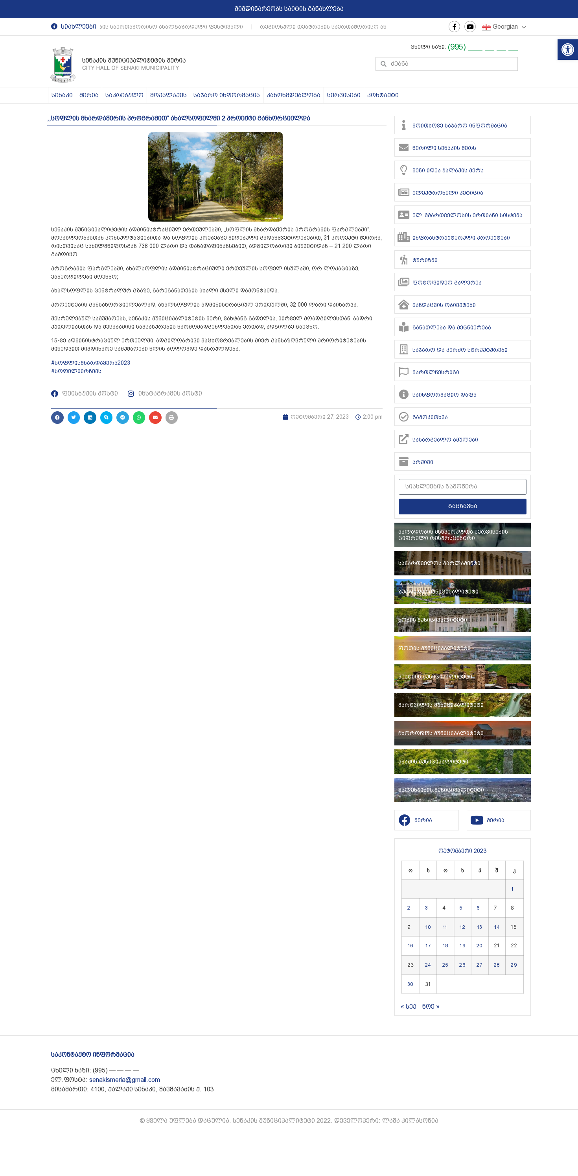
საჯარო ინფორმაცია (226, 95)
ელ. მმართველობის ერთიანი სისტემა (467, 215)
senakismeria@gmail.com (124, 1080)
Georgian (504, 26)
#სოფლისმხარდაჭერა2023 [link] (90, 363)
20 (479, 946)
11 (444, 927)
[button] (568, 49)
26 (462, 964)
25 (445, 964)
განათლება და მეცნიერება (451, 327)
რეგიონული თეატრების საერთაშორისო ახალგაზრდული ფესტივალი (134, 27)
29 (514, 964)
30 (410, 983)
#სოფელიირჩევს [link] (76, 371)
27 (479, 964)
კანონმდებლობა (293, 95)
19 (462, 946)
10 (428, 927)
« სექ (408, 1006)
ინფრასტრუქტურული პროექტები (461, 238)
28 (496, 964)
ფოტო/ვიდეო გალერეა (447, 282)
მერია (89, 95)
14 (496, 927)
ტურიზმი (425, 260)
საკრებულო (124, 95)
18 (445, 946)
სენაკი (62, 95)
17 (428, 946)
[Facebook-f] (454, 26)
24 (428, 964)
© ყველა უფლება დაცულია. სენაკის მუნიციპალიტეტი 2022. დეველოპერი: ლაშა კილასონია (289, 1120)
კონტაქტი (383, 95)
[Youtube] (470, 26)
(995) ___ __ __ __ (483, 47)
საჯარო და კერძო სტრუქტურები (460, 350)
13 (479, 927)
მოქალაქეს (168, 95)
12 (462, 927)
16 (410, 946)
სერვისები (344, 95)
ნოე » (431, 1006)
